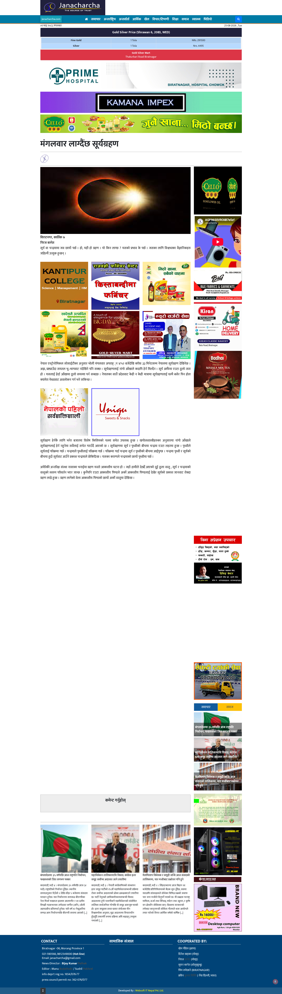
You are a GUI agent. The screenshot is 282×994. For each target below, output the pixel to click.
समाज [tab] (229, 707)
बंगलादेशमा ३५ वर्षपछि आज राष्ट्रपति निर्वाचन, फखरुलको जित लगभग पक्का (216, 729)
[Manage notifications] (275, 981)
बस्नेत (187, 959)
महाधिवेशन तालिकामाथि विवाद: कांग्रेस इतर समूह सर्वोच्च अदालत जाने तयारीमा (216, 754)
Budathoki (66, 968)
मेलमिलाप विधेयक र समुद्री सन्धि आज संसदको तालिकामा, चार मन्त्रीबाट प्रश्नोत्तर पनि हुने (217, 781)
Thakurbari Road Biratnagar (141, 55)
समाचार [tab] (205, 707)
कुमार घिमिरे (190, 975)
